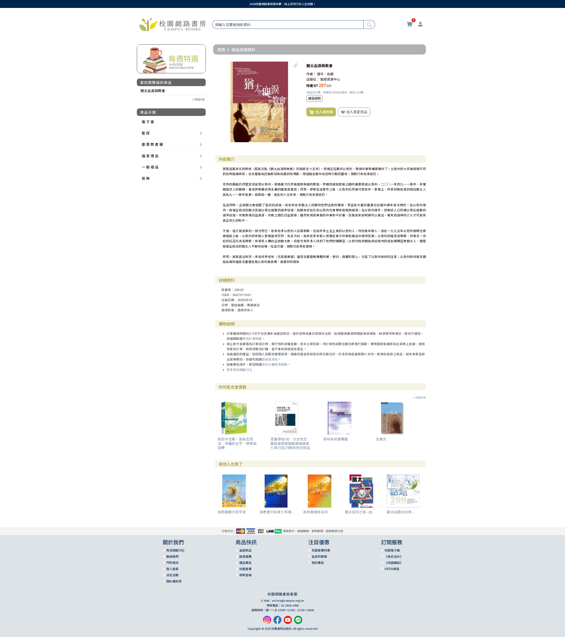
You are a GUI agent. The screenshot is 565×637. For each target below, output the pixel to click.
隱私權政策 (174, 581)
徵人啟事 (172, 569)
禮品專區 (245, 562)
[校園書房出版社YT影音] (288, 621)
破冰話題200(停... (400, 511)
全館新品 (245, 550)
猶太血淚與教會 (152, 90)
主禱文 (381, 439)
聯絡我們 (172, 556)
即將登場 (245, 575)
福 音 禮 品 (150, 155)
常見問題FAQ (175, 550)
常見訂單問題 (252, 338)
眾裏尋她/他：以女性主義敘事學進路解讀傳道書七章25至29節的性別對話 (290, 443)
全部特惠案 (319, 556)
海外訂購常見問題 (274, 364)
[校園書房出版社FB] (277, 621)
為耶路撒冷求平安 (232, 511)
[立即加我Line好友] (298, 621)
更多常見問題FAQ (239, 369)
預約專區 (318, 562)
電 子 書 (148, 121)
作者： (311, 74)
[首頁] (172, 23)
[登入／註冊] (420, 24)
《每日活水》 (393, 556)
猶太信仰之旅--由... (360, 511)
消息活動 (172, 575)
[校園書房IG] (267, 621)
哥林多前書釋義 (335, 439)
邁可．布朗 (325, 74)
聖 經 (146, 133)
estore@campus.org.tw (288, 600)
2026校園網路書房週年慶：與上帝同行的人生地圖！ (282, 4)
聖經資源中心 (330, 79)
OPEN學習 (391, 569)
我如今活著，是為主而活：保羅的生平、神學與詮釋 (237, 443)
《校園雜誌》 (393, 562)
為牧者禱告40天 (315, 511)
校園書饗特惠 (321, 550)
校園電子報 (392, 550)
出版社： (313, 79)
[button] (295, 65)
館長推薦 (245, 556)
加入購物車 (323, 111)
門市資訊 (172, 562)
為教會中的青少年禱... (277, 511)
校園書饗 (245, 569)
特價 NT (312, 85)
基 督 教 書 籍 (152, 144)
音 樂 (146, 178)
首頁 (221, 49)
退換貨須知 (270, 359)
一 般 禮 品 (150, 167)
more (420, 397)
